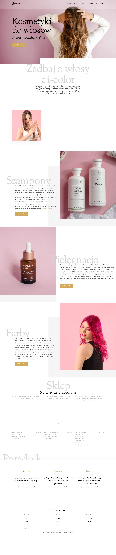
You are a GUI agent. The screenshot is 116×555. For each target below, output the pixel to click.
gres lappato (35, 359)
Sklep (69, 3)
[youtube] (63, 510)
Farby (89, 525)
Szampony (89, 518)
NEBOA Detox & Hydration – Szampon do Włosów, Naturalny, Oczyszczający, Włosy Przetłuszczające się (82, 438)
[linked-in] (56, 510)
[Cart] (96, 3)
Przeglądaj (19, 44)
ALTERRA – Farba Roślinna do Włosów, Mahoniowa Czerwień (19, 435)
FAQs (58, 521)
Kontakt (90, 3)
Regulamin (58, 525)
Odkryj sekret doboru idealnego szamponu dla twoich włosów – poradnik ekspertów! (89, 481)
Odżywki (89, 521)
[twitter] (59, 510)
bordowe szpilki (47, 209)
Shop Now (66, 286)
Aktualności (26, 487)
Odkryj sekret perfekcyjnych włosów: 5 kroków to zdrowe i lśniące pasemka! (58, 481)
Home (26, 518)
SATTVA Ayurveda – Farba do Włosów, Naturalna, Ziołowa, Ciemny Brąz (51, 435)
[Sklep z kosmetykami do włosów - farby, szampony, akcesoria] (16, 5)
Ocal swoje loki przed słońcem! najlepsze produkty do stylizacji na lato (26, 481)
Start (62, 3)
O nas (76, 3)
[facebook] (52, 510)
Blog (82, 3)
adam (18, 487)
